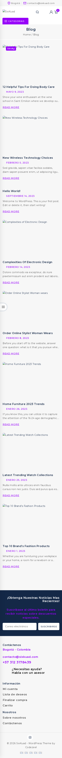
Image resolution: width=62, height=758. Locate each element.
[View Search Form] (37, 12)
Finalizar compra (15, 700)
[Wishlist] (46, 12)
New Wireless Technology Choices (28, 157)
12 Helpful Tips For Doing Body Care (29, 87)
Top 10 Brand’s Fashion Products (26, 546)
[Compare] (42, 12)
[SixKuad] (13, 12)
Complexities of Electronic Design (27, 262)
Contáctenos (12, 723)
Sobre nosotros (14, 717)
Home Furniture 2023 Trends (23, 404)
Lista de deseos (15, 694)
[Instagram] (30, 737)
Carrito (8, 705)
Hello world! (11, 191)
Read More (11, 107)
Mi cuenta (10, 689)
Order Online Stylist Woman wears (28, 333)
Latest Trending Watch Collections (28, 475)
